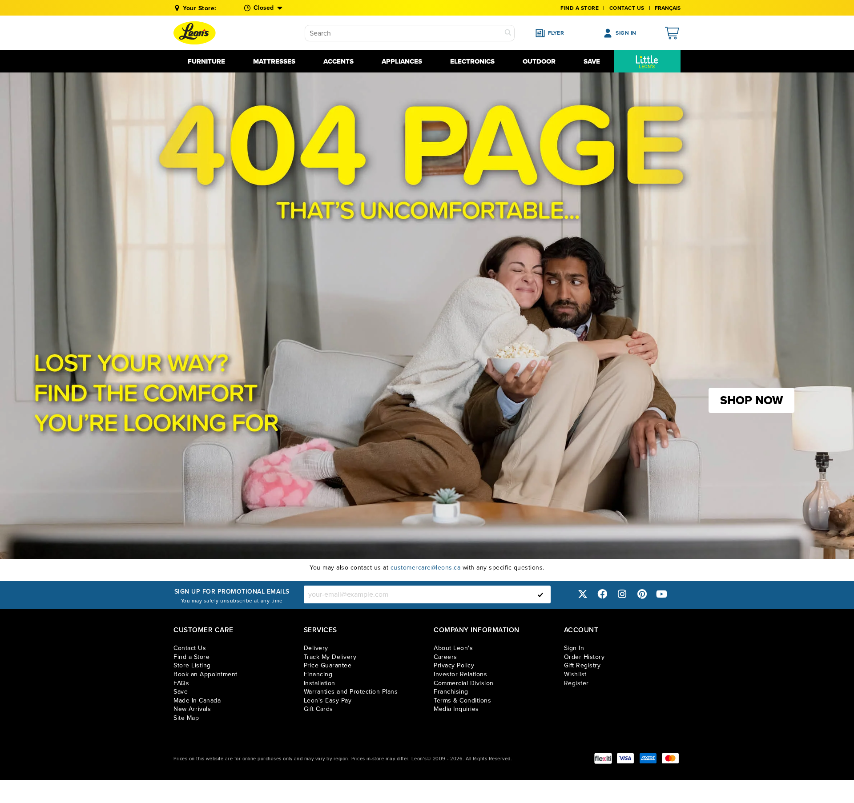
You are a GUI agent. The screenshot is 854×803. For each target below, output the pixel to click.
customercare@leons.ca (426, 567)
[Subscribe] (540, 594)
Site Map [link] (186, 718)
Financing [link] (318, 674)
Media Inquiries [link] (456, 709)
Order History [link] (584, 657)
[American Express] (648, 758)
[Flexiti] (603, 758)
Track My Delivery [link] (330, 657)
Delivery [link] (316, 648)
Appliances (402, 61)
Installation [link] (319, 683)
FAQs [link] (181, 683)
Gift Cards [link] (318, 709)
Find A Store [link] (579, 8)
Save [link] (180, 691)
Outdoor (539, 61)
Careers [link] (445, 657)
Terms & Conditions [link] (462, 700)
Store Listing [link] (192, 665)
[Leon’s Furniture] (194, 33)
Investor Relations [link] (460, 674)
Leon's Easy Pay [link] (328, 700)
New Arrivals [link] (192, 709)
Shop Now (751, 400)
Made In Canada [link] (197, 700)
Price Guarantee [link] (328, 665)
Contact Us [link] (627, 8)
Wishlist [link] (575, 674)
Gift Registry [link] (582, 665)
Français (668, 8)
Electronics (472, 61)
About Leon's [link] (453, 648)
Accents (338, 61)
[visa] (625, 758)
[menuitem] (647, 61)
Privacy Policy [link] (454, 665)
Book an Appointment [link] (205, 674)
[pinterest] (642, 594)
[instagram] (622, 594)
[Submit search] (508, 33)
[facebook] (602, 594)
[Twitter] (583, 594)
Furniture (206, 61)
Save (592, 61)
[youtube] (662, 594)
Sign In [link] (574, 648)
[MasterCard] (670, 758)
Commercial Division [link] (464, 683)
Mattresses (274, 61)
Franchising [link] (451, 691)
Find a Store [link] (191, 657)
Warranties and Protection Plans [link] (351, 691)
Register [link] (576, 683)
